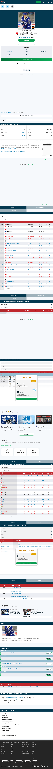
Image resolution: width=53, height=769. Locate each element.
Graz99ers (22, 37)
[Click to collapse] (52, 213)
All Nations (3, 753)
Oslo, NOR (23, 132)
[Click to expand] (52, 525)
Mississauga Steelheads (11, 250)
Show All (26, 434)
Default (13, 207)
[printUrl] (29, 70)
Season (13, 580)
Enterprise (34, 756)
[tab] (13, 207)
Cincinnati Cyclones (10, 281)
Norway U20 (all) (9, 257)
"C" (11, 267)
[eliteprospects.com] (3, 2)
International (30, 262)
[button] (26, 40)
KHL (12, 746)
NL (11, 753)
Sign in (43, 2)
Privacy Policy (34, 749)
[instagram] (24, 70)
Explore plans (26, 399)
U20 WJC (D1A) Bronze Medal (17, 595)
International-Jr (31, 236)
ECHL (29, 272)
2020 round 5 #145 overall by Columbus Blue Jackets (41, 140)
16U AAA (29, 243)
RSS (32, 755)
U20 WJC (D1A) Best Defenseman (17, 593)
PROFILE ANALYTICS (30, 63)
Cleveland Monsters (10, 255)
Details (49, 653)
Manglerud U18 (9, 226)
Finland (2, 749)
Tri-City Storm (9, 245)
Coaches (13, 210)
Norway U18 (30, 226)
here (28, 736)
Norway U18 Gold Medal (16, 587)
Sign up (38, 2)
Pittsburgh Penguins (25, 751)
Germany (3, 751)
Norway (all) (8, 262)
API (32, 753)
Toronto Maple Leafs (25, 753)
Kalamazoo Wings (9, 272)
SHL (12, 748)
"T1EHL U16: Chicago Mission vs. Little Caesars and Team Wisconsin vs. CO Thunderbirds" (25, 686)
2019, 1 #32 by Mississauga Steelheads (14, 697)
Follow (26, 40)
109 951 (20, 63)
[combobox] (6, 120)
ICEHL (28, 37)
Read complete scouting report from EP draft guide (13, 151)
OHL (29, 250)
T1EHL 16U (30, 241)
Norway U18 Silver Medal (16, 591)
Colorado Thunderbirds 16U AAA (12, 241)
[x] (26, 70)
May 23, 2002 (22, 126)
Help (33, 748)
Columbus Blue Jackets (6, 658)
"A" (19, 241)
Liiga (12, 751)
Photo (33, 751)
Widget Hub (34, 744)
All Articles (26, 616)
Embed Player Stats (46, 204)
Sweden (2, 744)
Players (13, 522)
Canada (2, 746)
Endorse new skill (6, 445)
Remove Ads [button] (30, 74)
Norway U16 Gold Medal (16, 590)
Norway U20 (30, 233)
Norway (23, 135)
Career (33, 758)
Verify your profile (5, 736)
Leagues (13, 461)
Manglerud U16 (9, 224)
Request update (48, 159)
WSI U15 (26, 313)
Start (2, 112)
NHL (12, 744)
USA (2, 748)
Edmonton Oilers (25, 748)
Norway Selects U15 (11, 313)
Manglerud (8, 253)
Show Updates (26, 44)
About (33, 746)
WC (28, 260)
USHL (29, 245)
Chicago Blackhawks (25, 744)
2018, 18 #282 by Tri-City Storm (12, 699)
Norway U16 (30, 224)
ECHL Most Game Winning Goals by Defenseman (21, 598)
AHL (28, 255)
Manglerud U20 (9, 233)
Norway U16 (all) (9, 236)
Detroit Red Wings (25, 746)
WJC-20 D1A (30, 267)
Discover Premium (26, 563)
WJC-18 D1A (30, 238)
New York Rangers (25, 749)
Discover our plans (26, 59)
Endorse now (7, 454)
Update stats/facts (27, 115)
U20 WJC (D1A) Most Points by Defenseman (19, 596)
